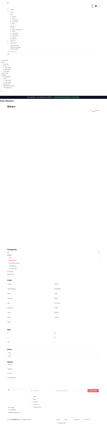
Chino (13, 18)
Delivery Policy (14, 49)
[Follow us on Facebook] (31, 390)
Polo (13, 23)
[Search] (99, 6)
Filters (9, 105)
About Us (13, 41)
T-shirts (14, 16)
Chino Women (7, 77)
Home (12, 9)
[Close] (1, 91)
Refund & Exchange (15, 47)
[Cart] (96, 6)
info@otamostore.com (14, 412)
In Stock (10, 373)
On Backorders (12, 377)
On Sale (10, 364)
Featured (10, 369)
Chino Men (6, 64)
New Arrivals (5, 73)
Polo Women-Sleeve (8, 86)
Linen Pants (15, 21)
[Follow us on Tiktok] (37, 390)
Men (11, 14)
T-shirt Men (6, 71)
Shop (11, 12)
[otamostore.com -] (12, 3)
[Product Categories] (92, 5)
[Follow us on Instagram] (34, 390)
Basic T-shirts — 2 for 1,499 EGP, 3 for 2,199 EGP (39, 97)
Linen (4, 66)
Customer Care (14, 45)
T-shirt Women (7, 87)
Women (12, 26)
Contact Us (13, 43)
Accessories (13, 39)
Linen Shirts (15, 20)
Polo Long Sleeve (16, 29)
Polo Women (6, 84)
